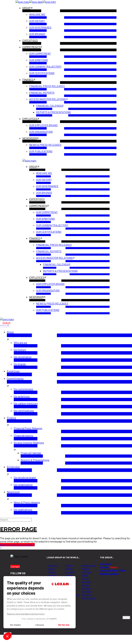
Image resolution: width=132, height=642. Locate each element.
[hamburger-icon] (126, 617)
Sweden (86, 595)
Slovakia (86, 591)
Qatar (84, 575)
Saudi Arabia (52, 570)
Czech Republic (86, 580)
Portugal (86, 572)
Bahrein (52, 575)
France (69, 565)
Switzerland (88, 598)
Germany (53, 565)
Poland (85, 568)
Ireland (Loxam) (69, 570)
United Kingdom (86, 586)
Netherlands (88, 565)
